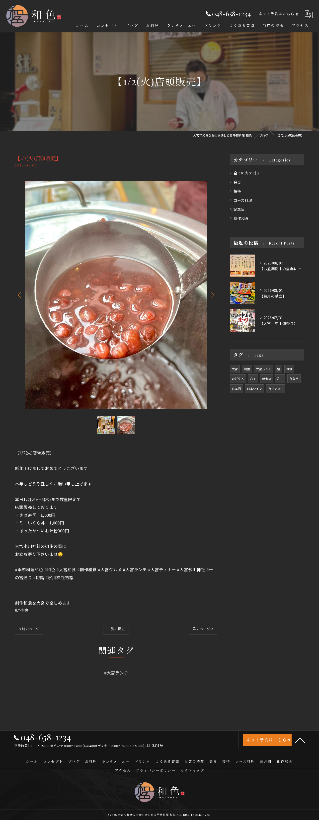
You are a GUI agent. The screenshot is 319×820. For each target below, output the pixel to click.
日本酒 (236, 388)
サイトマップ (192, 770)
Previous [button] (20, 295)
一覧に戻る (116, 628)
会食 (237, 182)
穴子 (253, 378)
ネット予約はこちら (277, 13)
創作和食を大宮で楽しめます (43, 603)
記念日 (239, 209)
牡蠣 (289, 369)
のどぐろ (238, 378)
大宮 (235, 369)
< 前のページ (29, 628)
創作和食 (21, 610)
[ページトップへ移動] (300, 740)
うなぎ (294, 378)
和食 (247, 369)
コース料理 (243, 200)
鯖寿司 (266, 378)
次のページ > (203, 628)
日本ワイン (254, 388)
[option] (116, 295)
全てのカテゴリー (249, 172)
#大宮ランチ (116, 673)
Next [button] (212, 295)
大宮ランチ (263, 369)
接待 (237, 191)
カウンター (275, 388)
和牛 (280, 378)
